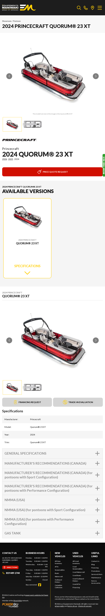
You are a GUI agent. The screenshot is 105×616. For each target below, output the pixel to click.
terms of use (72, 606)
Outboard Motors (58, 581)
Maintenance (96, 578)
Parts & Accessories (95, 582)
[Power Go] (26, 605)
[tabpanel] (37, 569)
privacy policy (60, 606)
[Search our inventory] (79, 7)
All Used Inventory (76, 562)
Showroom (6, 21)
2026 (4, 159)
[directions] (92, 7)
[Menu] (100, 7)
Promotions (95, 571)
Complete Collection (58, 586)
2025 (10, 159)
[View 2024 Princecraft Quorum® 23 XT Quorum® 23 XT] (12, 124)
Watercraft (59, 576)
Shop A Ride (17, 601)
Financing (76, 587)
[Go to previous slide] (9, 76)
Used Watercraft (79, 572)
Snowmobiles (60, 570)
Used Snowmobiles (77, 568)
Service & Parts (96, 574)
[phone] (85, 7)
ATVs (57, 567)
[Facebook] (39, 584)
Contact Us (95, 561)
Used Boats (77, 575)
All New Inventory (58, 562)
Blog (93, 564)
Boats (57, 573)
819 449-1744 (13, 573)
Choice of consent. (85, 606)
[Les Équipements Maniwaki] (19, 7)
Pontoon (17, 21)
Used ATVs (77, 584)
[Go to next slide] (96, 76)
